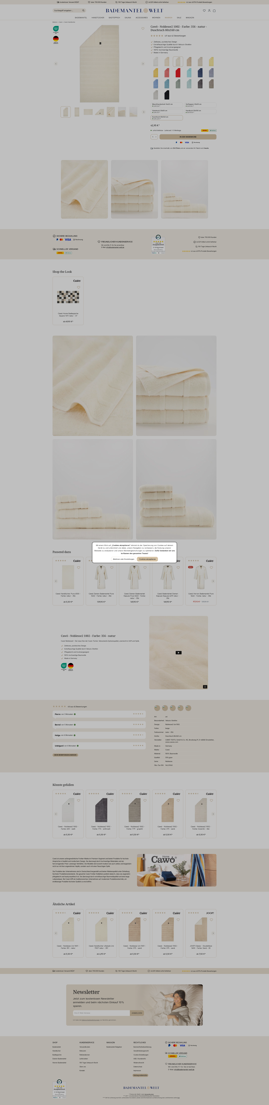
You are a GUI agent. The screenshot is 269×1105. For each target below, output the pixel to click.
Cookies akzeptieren (147, 559)
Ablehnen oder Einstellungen (123, 559)
